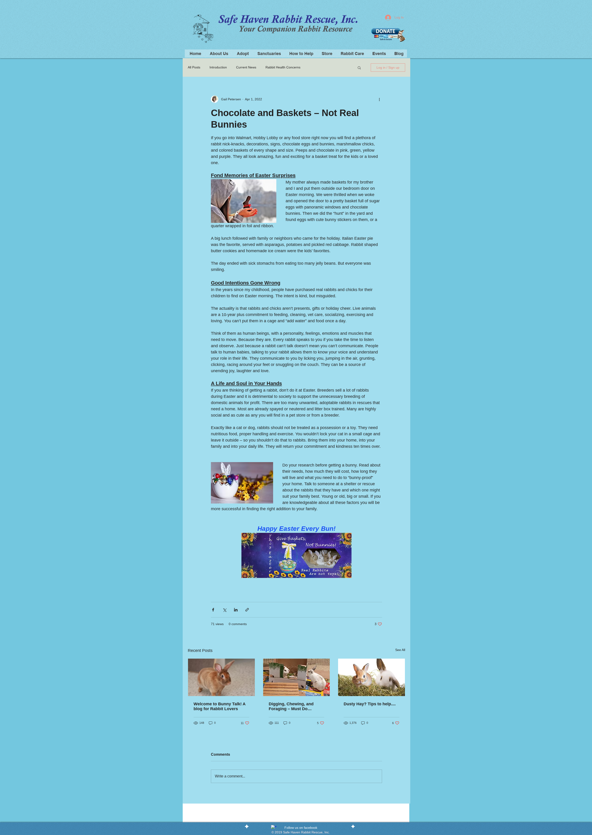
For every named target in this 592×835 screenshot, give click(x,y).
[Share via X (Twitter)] (224, 610)
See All (400, 650)
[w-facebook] (274, 828)
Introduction (218, 67)
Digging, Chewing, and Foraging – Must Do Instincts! (291, 706)
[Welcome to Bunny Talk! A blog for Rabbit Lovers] (221, 677)
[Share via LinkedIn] (236, 610)
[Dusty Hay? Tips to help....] (371, 677)
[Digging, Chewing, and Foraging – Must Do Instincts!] (296, 677)
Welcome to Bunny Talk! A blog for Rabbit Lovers (219, 706)
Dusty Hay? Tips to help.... (370, 704)
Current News (246, 67)
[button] (300, 53)
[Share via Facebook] (213, 610)
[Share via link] (247, 610)
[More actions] (379, 99)
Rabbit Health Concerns (282, 67)
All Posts (194, 67)
